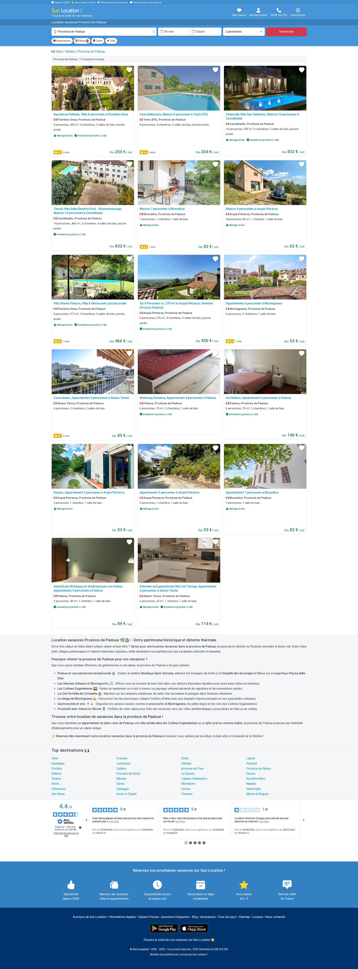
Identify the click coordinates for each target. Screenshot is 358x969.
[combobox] (104, 32)
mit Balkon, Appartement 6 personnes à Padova (258, 398)
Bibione (121, 778)
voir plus (114, 821)
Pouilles (56, 768)
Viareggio (122, 789)
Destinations (63, 40)
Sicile (185, 758)
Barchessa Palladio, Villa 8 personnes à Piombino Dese (91, 114)
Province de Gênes (258, 768)
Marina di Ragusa (257, 794)
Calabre (121, 768)
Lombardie (123, 763)
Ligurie (250, 758)
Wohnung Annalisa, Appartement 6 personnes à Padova (178, 398)
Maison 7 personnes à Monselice (162, 209)
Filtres (83, 40)
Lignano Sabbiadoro (194, 778)
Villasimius (58, 789)
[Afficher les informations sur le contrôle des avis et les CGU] (80, 827)
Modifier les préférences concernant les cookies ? (179, 954)
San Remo (58, 794)
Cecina (185, 789)
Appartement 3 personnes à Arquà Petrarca (169, 492)
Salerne (56, 773)
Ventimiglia (253, 789)
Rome (55, 783)
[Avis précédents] (86, 820)
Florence (187, 794)
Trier (112, 40)
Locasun (257, 917)
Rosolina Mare (255, 778)
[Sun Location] (66, 10)
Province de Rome (128, 773)
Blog (195, 917)
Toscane (121, 758)
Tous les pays (227, 917)
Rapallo (251, 783)
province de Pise (192, 768)
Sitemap (244, 917)
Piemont (251, 763)
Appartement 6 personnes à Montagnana (254, 303)
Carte (99, 40)
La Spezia (187, 773)
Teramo (56, 778)
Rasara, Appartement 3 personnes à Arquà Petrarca (89, 492)
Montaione (188, 783)
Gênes (120, 783)
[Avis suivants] (303, 820)
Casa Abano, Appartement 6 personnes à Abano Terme (91, 398)
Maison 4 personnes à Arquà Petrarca (252, 209)
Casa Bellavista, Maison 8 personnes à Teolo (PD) (174, 114)
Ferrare (250, 773)
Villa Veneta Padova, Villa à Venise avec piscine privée (90, 303)
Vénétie (186, 763)
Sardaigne (58, 763)
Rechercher (286, 31)
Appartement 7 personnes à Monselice (252, 492)
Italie (54, 758)
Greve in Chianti (126, 794)
